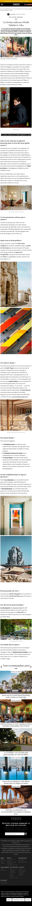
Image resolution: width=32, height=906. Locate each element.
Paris (11, 868)
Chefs (2, 869)
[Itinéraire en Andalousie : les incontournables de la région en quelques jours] (16, 808)
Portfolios (3, 881)
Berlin (11, 874)
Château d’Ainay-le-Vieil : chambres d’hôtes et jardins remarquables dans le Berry (16, 725)
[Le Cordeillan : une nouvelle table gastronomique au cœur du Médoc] (16, 751)
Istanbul (12, 871)
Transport (3, 860)
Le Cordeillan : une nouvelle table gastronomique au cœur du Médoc (16, 753)
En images (4, 880)
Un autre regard (17, 8)
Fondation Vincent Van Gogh (13, 453)
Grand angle (21, 861)
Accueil (2, 8)
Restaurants (4, 870)
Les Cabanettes (9, 480)
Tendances (10, 863)
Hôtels (2, 859)
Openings (9, 861)
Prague (12, 875)
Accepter (28, 899)
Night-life (21, 872)
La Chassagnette (5, 608)
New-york (12, 872)
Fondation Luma (9, 444)
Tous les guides (14, 877)
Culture (3, 863)
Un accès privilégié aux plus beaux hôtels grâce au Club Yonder (16, 1)
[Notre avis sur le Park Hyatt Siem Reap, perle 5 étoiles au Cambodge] (16, 693)
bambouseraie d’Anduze (20, 652)
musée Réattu (8, 457)
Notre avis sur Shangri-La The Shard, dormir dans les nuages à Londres (16, 782)
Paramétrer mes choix (18, 899)
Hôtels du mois (11, 859)
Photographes (4, 883)
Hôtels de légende (11, 862)
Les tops (21, 867)
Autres (20, 875)
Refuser (9, 899)
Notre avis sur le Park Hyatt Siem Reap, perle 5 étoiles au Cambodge (16, 696)
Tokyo (11, 876)
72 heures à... (21, 859)
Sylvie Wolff (12, 14)
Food (2, 862)
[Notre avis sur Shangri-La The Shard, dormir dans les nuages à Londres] (16, 779)
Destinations (8, 8)
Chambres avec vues (12, 865)
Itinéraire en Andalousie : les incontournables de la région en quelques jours (16, 812)
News (2, 858)
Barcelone (12, 870)
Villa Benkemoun (7, 489)
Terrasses (21, 874)
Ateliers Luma (13, 381)
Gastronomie (5, 867)
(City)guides (14, 867)
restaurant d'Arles (17, 608)
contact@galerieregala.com (19, 397)
